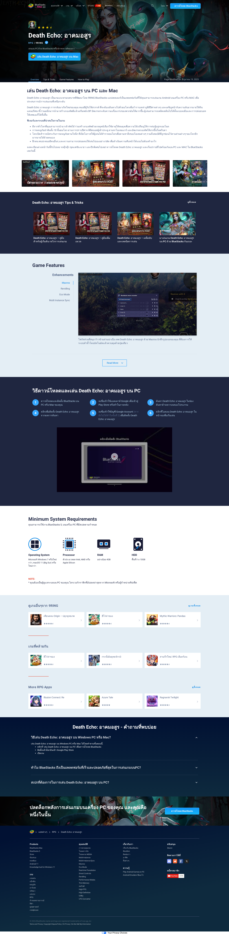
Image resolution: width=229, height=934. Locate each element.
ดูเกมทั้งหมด (194, 606)
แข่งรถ (32, 894)
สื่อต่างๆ (126, 861)
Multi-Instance (84, 857)
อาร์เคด (33, 888)
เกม (67, 6)
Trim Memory (84, 883)
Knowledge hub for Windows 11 (42, 867)
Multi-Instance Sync (86, 861)
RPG (30, 43)
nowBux (33, 861)
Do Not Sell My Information (81, 924)
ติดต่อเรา (126, 854)
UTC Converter (84, 899)
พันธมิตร (109, 6)
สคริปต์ (82, 886)
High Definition (85, 892)
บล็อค (78, 6)
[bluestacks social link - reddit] (175, 861)
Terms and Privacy (36, 924)
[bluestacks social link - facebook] (181, 861)
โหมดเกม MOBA (85, 854)
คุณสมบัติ (55, 6)
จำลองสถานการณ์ (37, 900)
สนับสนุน (121, 6)
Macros (82, 864)
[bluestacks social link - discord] (169, 861)
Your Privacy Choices (117, 932)
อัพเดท (169, 848)
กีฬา (31, 904)
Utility (81, 896)
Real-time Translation (87, 870)
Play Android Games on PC (133, 872)
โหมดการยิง (83, 851)
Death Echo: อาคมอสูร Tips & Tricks (57, 202)
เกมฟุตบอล (34, 910)
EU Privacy (66, 924)
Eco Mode (83, 867)
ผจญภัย (33, 884)
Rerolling (82, 877)
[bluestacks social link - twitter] (187, 861)
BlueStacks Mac (36, 848)
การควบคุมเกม (85, 848)
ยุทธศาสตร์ (34, 907)
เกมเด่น (33, 878)
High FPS (82, 889)
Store (94, 6)
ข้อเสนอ (33, 857)
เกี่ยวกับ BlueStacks (130, 848)
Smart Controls (85, 873)
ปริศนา (32, 891)
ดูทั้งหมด (192, 202)
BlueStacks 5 (35, 851)
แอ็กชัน (33, 881)
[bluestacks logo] (36, 5)
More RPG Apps (40, 687)
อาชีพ (125, 857)
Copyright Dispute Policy (53, 924)
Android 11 (34, 864)
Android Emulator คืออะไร (133, 875)
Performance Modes (87, 880)
